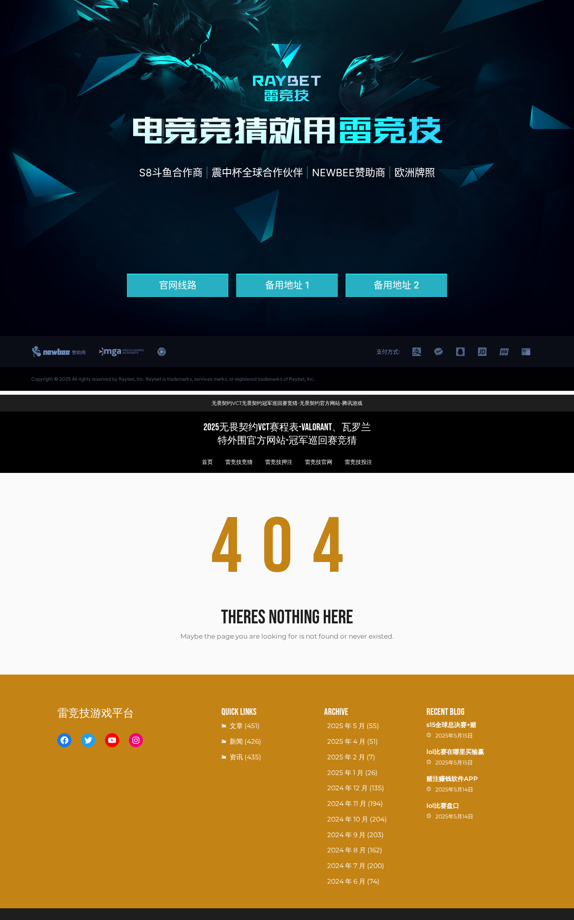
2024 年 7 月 (346, 866)
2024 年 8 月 (346, 850)
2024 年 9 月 (346, 835)
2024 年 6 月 (346, 881)
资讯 (236, 757)
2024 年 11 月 (346, 803)
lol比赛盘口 (442, 805)
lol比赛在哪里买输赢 (455, 751)
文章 (236, 726)
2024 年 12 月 (347, 788)
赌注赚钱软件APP (452, 778)
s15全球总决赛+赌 (451, 724)
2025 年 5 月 (346, 726)
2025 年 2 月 (346, 757)
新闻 (236, 741)
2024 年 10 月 (347, 819)
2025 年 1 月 (345, 773)
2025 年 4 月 (346, 741)
